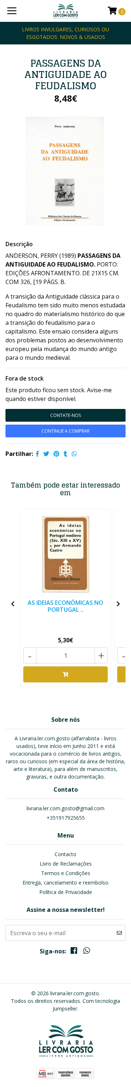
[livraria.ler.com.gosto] (65, 11)
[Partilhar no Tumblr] (65, 454)
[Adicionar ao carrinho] (65, 674)
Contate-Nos (65, 415)
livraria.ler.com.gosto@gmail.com (65, 808)
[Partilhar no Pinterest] (56, 454)
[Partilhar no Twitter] (46, 454)
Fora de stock (24, 378)
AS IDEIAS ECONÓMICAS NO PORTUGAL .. (65, 606)
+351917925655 (66, 817)
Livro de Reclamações (66, 863)
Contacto (65, 854)
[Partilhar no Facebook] (37, 454)
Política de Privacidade (65, 892)
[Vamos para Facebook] (74, 952)
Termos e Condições (65, 873)
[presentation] (12, 603)
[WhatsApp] (86, 952)
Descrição (19, 244)
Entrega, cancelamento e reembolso (65, 882)
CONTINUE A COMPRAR (65, 431)
